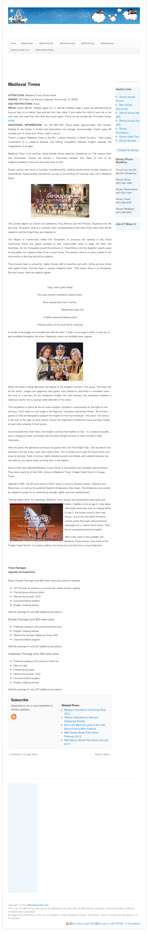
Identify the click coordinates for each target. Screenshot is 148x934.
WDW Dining (87, 43)
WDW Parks (27, 43)
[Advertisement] (74, 69)
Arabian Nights (102, 754)
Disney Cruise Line (19, 49)
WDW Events (107, 43)
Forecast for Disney (127, 150)
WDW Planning (67, 43)
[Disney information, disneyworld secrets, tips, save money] (74, 22)
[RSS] (14, 717)
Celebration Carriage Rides (23, 754)
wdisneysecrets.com (38, 905)
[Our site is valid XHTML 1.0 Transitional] (117, 923)
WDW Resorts (46, 43)
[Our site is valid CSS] (82, 923)
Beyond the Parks (44, 49)
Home (13, 43)
